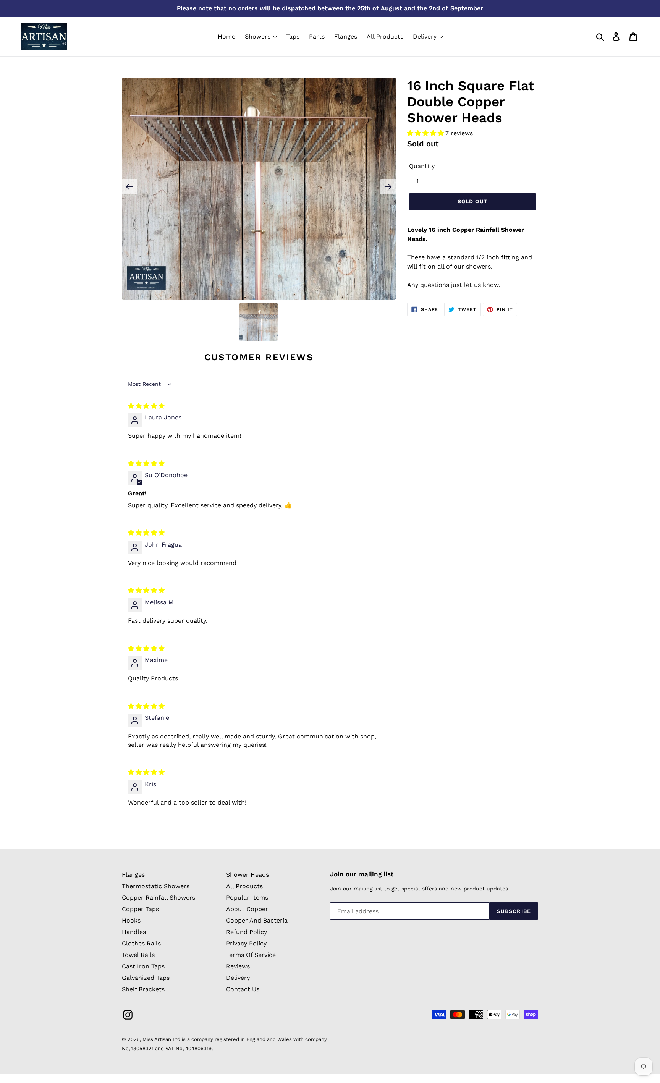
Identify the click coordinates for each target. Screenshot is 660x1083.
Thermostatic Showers (155, 886)
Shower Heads (247, 874)
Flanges (133, 874)
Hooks (131, 920)
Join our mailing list (361, 874)
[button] (426, 133)
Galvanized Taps (146, 977)
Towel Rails (138, 954)
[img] (146, 406)
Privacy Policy (246, 943)
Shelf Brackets (143, 989)
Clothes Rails (141, 943)
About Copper (247, 909)
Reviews (238, 966)
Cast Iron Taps (143, 966)
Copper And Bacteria (257, 920)
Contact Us (242, 989)
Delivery (238, 977)
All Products (244, 886)
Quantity (422, 166)
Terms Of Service (251, 954)
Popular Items (247, 897)
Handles (134, 932)
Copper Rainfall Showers (158, 897)
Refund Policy (246, 932)
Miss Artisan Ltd (161, 1039)
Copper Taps (140, 909)
